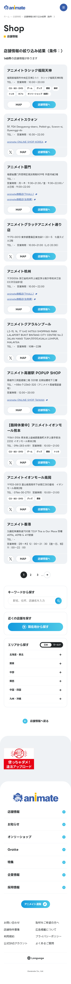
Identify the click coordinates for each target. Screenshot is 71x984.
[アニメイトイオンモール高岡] (35, 493)
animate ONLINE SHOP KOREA (25, 142)
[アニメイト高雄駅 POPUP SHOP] (35, 391)
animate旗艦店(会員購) (19, 199)
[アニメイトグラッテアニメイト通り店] (35, 240)
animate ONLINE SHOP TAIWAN (25, 400)
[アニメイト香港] (35, 541)
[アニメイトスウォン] (35, 135)
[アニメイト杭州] (35, 289)
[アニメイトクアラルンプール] (35, 340)
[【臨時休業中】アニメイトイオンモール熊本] (35, 443)
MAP (19, 105)
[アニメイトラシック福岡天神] (35, 87)
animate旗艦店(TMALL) (20, 194)
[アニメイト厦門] (35, 188)
